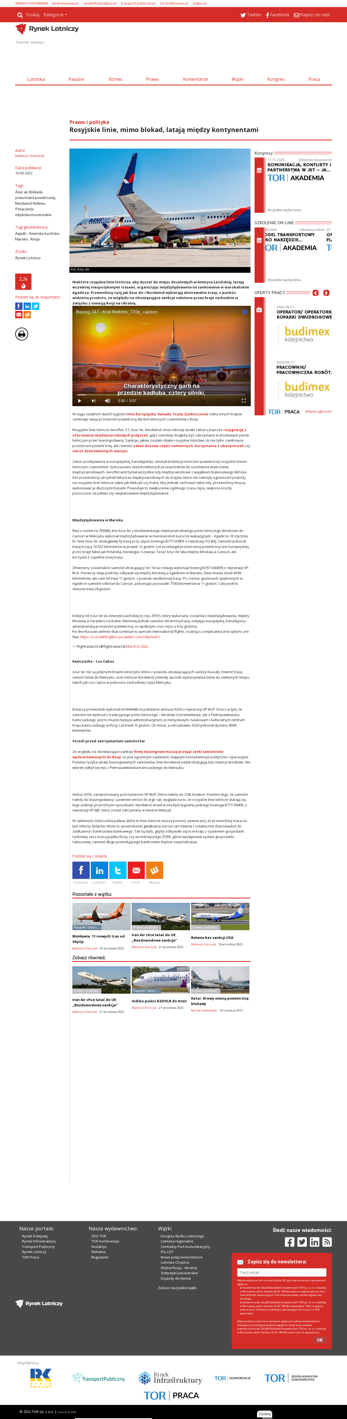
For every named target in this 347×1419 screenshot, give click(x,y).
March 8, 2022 (137, 646)
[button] (315, 301)
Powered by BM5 (66, 1412)
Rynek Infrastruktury (39, 1241)
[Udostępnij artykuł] (27, 306)
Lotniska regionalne (177, 1241)
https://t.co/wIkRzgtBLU (99, 636)
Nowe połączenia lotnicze (182, 1257)
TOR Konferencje (105, 1241)
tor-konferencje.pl (174, 3)
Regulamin (100, 1257)
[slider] (161, 394)
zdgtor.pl (200, 3)
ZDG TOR (98, 1236)
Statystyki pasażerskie (179, 1272)
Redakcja (99, 1246)
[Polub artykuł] (19, 306)
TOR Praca (30, 1257)
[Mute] (108, 401)
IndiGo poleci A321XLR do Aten (159, 1001)
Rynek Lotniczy (34, 1251)
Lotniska (36, 79)
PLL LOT (167, 1251)
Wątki (237, 79)
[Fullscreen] (243, 401)
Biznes (115, 79)
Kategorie (54, 15)
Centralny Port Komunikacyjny (185, 1246)
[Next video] (93, 401)
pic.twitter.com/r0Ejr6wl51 (139, 636)
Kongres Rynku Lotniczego (182, 1236)
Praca (314, 79)
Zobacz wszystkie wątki (177, 1287)
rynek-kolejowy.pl (65, 3)
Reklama (98, 1251)
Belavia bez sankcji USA (212, 937)
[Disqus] (161, 1114)
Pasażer (77, 79)
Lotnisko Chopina (175, 1262)
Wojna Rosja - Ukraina (179, 1267)
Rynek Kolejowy (35, 1236)
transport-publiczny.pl (138, 3)
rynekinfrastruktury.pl (99, 3)
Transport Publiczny (38, 1246)
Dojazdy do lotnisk (176, 1278)
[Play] (79, 401)
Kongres (276, 79)
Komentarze (195, 79)
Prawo (152, 79)
